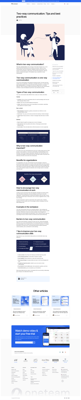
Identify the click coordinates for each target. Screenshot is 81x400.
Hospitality (24, 370)
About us (43, 372)
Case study (15, 362)
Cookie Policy (54, 370)
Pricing (45, 3)
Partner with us (44, 375)
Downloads (32, 370)
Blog (31, 369)
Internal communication (15, 370)
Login (67, 3)
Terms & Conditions (55, 372)
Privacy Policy (54, 369)
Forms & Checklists (14, 375)
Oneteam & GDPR (45, 370)
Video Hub (32, 372)
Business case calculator (35, 383)
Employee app (13, 369)
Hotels (24, 372)
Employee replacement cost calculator (35, 382)
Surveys (12, 378)
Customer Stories (40, 3)
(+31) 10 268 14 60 (64, 372)
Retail (24, 369)
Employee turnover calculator (34, 379)
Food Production (25, 378)
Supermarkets (25, 375)
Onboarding (13, 372)
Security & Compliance (46, 369)
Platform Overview (14, 381)
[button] (28, 4)
